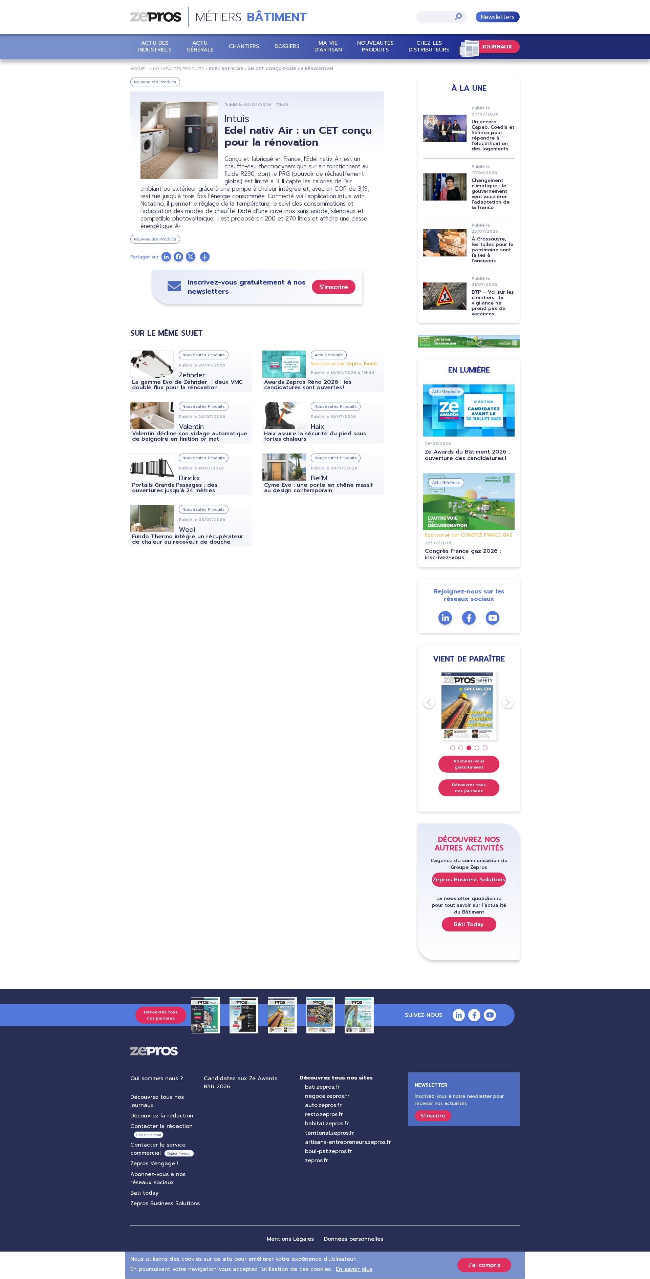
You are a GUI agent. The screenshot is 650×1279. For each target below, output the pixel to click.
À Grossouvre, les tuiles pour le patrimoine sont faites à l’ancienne (492, 249)
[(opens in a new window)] (205, 256)
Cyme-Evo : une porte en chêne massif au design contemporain (318, 488)
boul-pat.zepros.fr (328, 1151)
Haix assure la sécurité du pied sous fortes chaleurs (315, 436)
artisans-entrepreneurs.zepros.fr (348, 1142)
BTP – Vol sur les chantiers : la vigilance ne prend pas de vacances (493, 303)
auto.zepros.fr (323, 1105)
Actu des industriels (154, 46)
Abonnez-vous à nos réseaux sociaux (158, 1178)
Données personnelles (353, 1239)
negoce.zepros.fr (327, 1096)
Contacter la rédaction (161, 1126)
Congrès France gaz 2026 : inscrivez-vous (463, 554)
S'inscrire (333, 287)
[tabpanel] (469, 705)
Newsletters (498, 17)
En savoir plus (354, 1269)
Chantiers (244, 46)
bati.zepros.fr (322, 1087)
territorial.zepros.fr (329, 1133)
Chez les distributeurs (429, 46)
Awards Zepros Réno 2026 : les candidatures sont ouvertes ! (307, 385)
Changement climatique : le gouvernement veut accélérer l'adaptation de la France (491, 194)
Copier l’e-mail (148, 1134)
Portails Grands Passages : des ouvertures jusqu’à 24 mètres (174, 488)
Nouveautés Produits (375, 46)
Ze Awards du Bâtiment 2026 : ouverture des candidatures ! (467, 455)
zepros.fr (316, 1160)
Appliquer (458, 16)
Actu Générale (200, 46)
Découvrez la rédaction (161, 1116)
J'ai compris (484, 1265)
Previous (423, 702)
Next (502, 702)
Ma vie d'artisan (328, 46)
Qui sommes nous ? (156, 1078)
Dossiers (287, 46)
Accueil (139, 69)
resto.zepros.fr (324, 1114)
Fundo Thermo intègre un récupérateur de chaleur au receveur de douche (187, 539)
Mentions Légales (290, 1239)
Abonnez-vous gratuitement (468, 764)
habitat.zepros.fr (327, 1123)
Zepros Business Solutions (469, 880)
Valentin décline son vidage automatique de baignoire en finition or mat (189, 436)
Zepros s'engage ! (154, 1163)
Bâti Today (469, 924)
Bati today (144, 1193)
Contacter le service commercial (158, 1149)
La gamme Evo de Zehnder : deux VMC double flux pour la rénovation (187, 385)
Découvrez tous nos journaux (469, 788)
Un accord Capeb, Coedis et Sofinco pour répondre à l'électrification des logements (493, 135)
